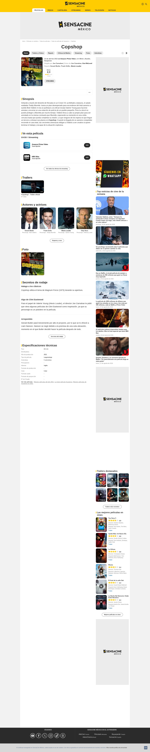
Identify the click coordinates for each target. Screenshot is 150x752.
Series (87, 10)
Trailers (27, 177)
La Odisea (111, 549)
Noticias (112, 10)
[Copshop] (32, 71)
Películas (38, 10)
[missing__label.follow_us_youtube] (33, 735)
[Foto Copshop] (32, 263)
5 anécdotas (48, 360)
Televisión (99, 10)
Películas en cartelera (32, 41)
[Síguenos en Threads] (63, 735)
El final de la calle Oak (116, 580)
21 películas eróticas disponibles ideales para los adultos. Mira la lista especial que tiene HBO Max (112, 331)
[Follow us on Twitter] (45, 735)
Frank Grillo (65, 66)
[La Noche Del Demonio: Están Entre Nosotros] (101, 602)
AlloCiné (82, 734)
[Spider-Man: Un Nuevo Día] (101, 540)
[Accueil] (75, 4)
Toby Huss (84, 230)
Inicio (23, 41)
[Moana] (101, 571)
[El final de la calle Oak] (101, 587)
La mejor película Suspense (63, 382)
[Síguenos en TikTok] (57, 735)
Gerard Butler (55, 66)
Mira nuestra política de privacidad (116, 747)
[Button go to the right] (126, 53)
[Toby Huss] (84, 218)
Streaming (76, 10)
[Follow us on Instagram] (51, 735)
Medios (49, 70)
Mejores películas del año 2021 (44, 382)
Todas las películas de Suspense (60, 41)
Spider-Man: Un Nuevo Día (117, 534)
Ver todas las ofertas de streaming (57, 168)
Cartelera (62, 10)
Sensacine (113, 737)
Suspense (48, 61)
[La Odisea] (101, 555)
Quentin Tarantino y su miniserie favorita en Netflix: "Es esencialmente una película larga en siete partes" (112, 359)
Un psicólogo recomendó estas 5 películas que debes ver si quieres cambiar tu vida (112, 247)
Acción (87, 59)
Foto (25, 249)
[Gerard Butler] (29, 218)
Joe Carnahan (58, 63)
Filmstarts (97, 734)
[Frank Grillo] (48, 218)
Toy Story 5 (112, 518)
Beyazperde (116, 734)
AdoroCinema (88, 737)
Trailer (110, 530)
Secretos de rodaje (34, 282)
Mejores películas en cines (112, 614)
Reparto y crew (57, 240)
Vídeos (50, 10)
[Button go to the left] (122, 53)
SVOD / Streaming (29, 137)
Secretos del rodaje (57, 336)
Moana (110, 565)
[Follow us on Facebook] (39, 735)
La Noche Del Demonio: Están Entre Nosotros (118, 596)
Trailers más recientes (112, 507)
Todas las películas (45, 41)
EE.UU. (46, 349)
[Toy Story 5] (101, 524)
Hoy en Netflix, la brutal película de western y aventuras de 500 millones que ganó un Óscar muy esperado (111, 275)
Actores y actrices (34, 204)
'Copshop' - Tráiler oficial (30, 194)
